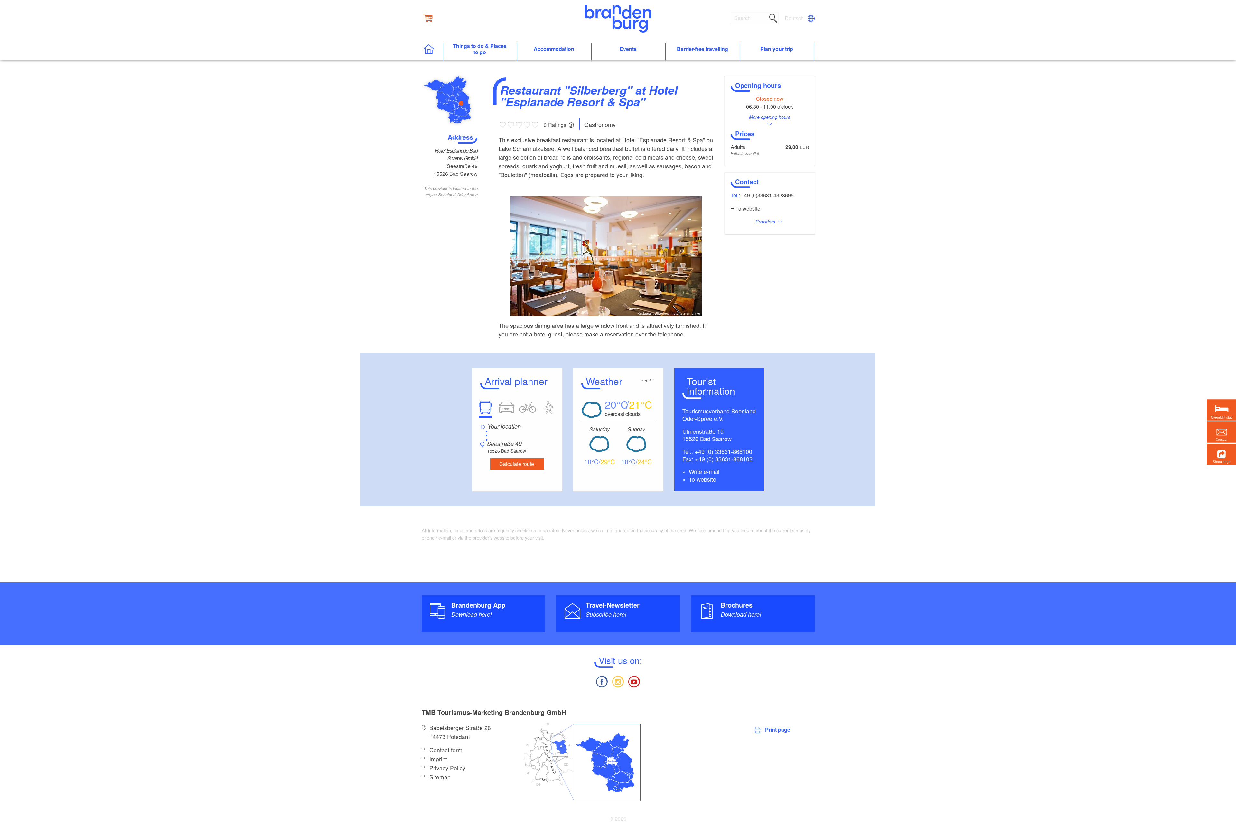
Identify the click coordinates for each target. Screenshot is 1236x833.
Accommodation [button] (554, 49)
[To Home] (432, 51)
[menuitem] (795, 18)
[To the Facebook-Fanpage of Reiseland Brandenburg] (602, 681)
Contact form (446, 750)
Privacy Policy (447, 768)
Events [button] (628, 49)
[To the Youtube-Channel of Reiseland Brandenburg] (634, 681)
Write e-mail (703, 471)
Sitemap (440, 777)
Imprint (438, 759)
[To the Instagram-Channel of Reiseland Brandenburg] (618, 681)
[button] (1221, 454)
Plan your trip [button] (776, 49)
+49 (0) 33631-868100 (723, 451)
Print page (777, 729)
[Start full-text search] (773, 17)
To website (701, 479)
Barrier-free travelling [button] (702, 49)
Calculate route (516, 464)
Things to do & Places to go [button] (480, 49)
